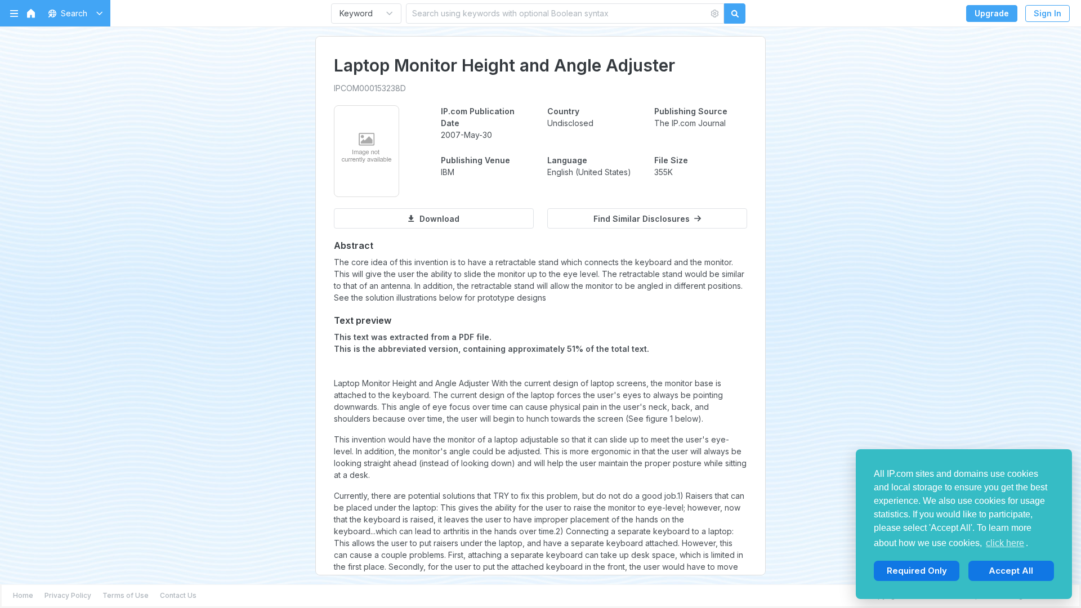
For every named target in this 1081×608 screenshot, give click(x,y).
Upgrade (992, 13)
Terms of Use (125, 595)
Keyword (356, 13)
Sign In (1047, 13)
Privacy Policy (67, 595)
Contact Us (178, 595)
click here (1005, 543)
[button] (73, 13)
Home (23, 595)
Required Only (917, 570)
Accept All (1011, 570)
